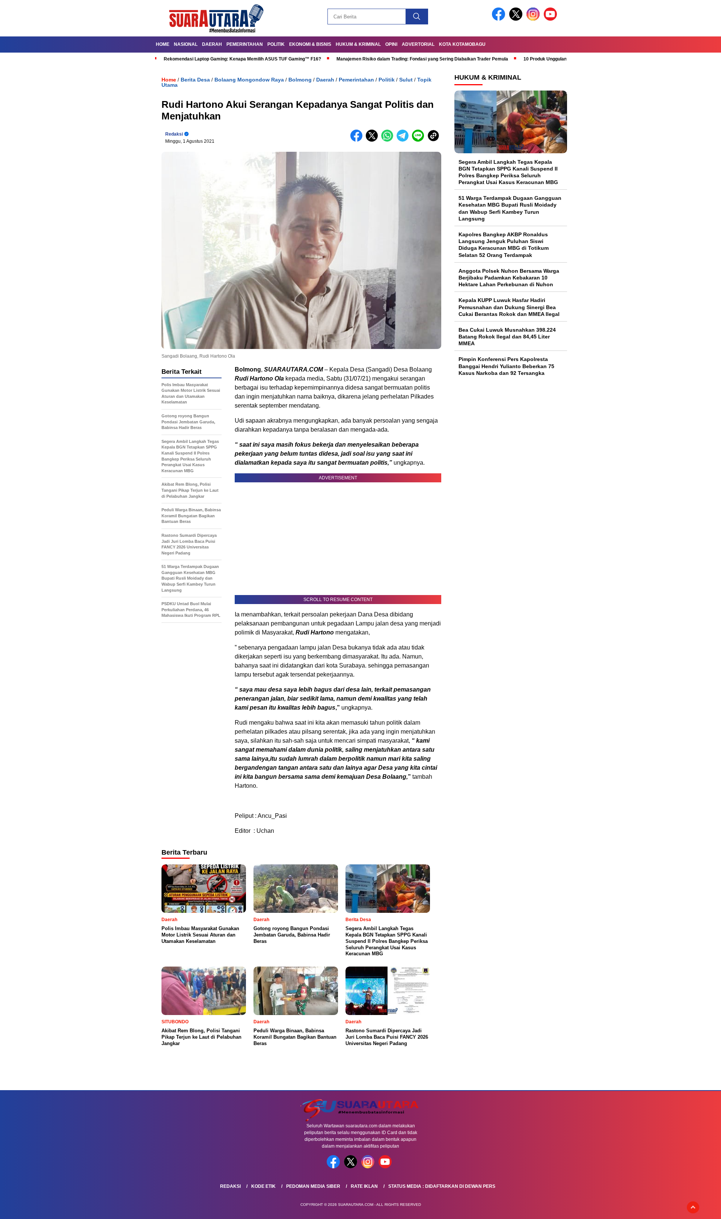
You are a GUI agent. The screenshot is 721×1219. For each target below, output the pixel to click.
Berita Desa (195, 80)
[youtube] (552, 19)
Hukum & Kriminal (358, 44)
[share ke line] (419, 140)
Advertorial (418, 44)
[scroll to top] (693, 1207)
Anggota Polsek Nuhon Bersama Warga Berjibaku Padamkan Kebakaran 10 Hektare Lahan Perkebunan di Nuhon (509, 277)
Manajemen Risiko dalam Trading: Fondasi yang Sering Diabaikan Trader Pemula (422, 59)
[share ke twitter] (373, 140)
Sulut (406, 80)
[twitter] (517, 19)
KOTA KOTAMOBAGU (462, 44)
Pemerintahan (244, 44)
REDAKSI (230, 1186)
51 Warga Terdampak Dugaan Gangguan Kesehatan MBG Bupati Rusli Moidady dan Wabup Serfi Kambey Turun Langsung (510, 208)
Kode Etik (263, 1186)
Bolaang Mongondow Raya (249, 80)
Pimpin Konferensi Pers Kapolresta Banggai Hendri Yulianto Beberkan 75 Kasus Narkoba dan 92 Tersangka (506, 366)
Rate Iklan (364, 1186)
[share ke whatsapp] (389, 140)
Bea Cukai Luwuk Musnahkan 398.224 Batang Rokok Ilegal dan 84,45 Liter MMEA (507, 336)
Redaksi (174, 134)
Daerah (212, 44)
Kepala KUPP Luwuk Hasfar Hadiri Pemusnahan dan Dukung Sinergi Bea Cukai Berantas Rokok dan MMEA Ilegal (509, 307)
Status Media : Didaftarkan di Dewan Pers (441, 1186)
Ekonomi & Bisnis (310, 44)
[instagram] (534, 19)
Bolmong (300, 80)
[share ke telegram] (404, 140)
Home (162, 44)
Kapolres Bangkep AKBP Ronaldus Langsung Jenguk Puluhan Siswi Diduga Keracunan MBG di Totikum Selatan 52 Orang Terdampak (504, 244)
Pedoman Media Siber (313, 1186)
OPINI (391, 44)
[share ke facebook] (358, 140)
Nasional (186, 44)
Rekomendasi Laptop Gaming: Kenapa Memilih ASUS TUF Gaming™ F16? (242, 59)
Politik (276, 44)
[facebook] (500, 19)
